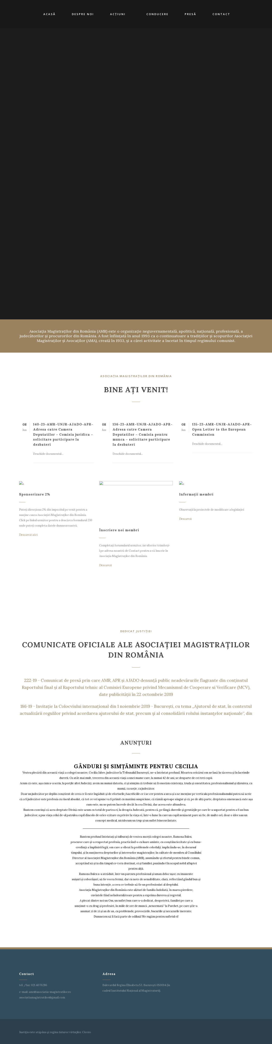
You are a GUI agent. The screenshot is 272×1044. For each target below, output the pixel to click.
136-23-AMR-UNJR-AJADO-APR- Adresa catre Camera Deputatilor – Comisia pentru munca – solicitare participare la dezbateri (143, 434)
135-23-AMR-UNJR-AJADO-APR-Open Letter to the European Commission (222, 429)
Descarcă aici (28, 535)
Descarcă (105, 565)
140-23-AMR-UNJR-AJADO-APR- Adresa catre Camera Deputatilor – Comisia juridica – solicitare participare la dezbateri (63, 434)
